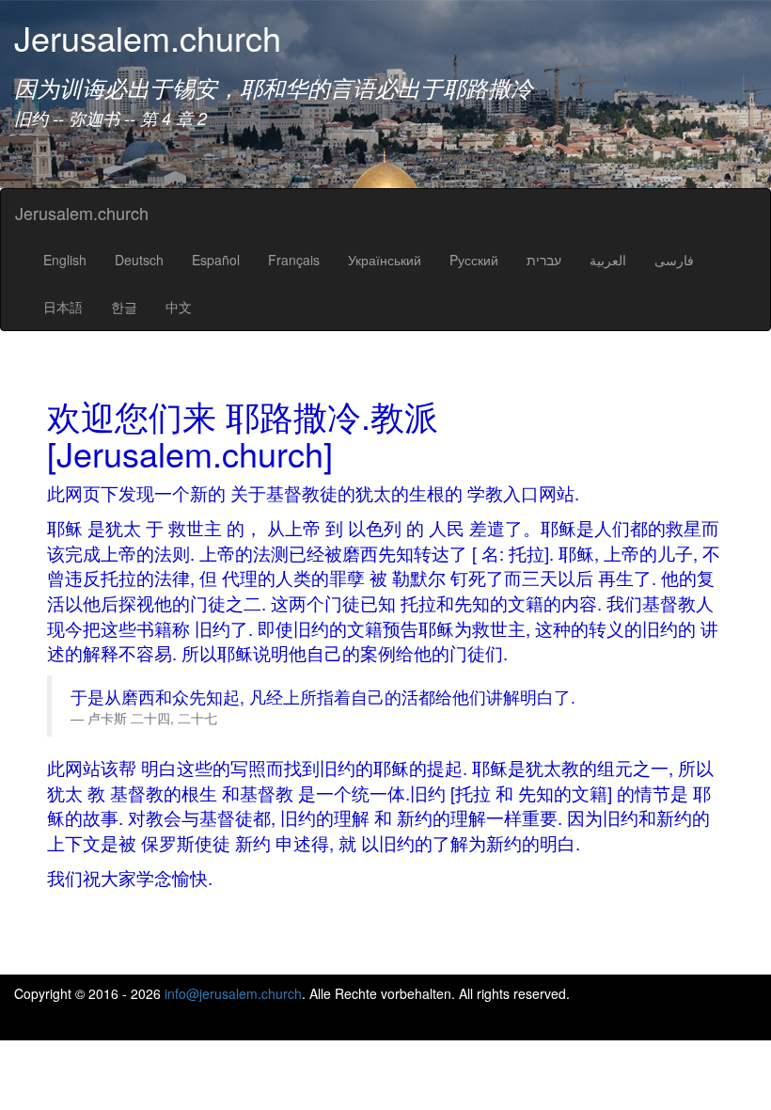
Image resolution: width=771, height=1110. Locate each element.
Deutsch (139, 259)
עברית (544, 259)
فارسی (674, 259)
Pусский (473, 259)
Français (294, 259)
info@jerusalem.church (233, 993)
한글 (124, 306)
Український (384, 259)
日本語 (63, 306)
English (65, 259)
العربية (608, 259)
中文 (178, 306)
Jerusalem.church (82, 212)
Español (216, 259)
